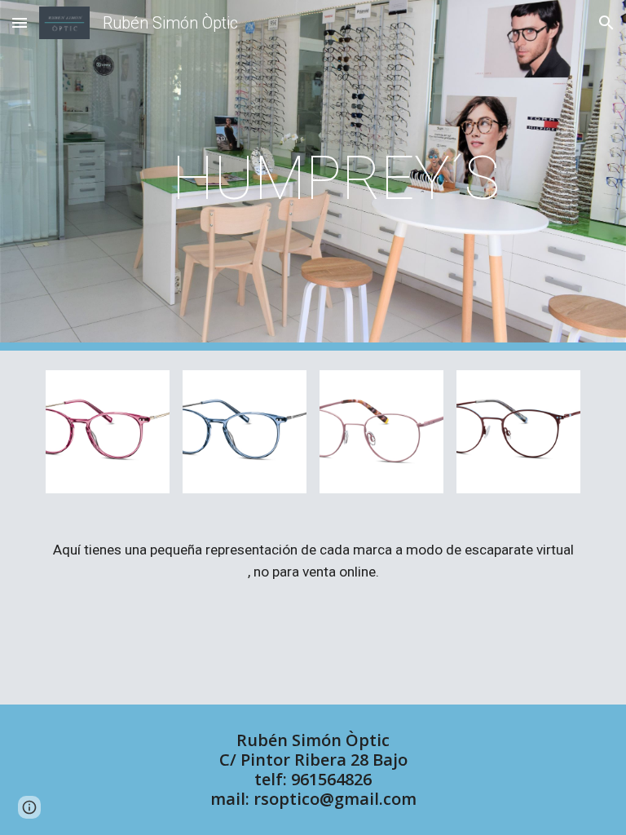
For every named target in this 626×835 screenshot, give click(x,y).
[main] (335, 175)
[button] (19, 22)
